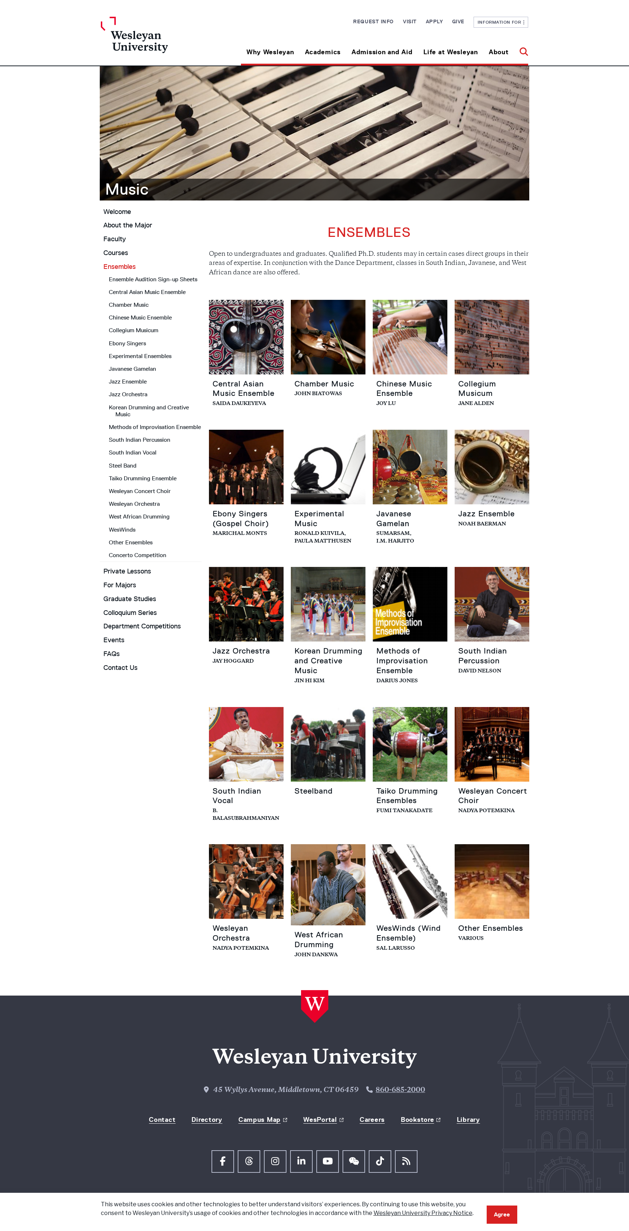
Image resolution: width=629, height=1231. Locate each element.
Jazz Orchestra (128, 394)
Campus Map (259, 1120)
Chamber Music (129, 304)
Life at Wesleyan (450, 52)
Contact (162, 1120)
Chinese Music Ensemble (140, 317)
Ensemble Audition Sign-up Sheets (153, 279)
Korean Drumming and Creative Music (149, 411)
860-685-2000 (400, 1090)
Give (458, 21)
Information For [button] (501, 22)
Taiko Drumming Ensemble (143, 478)
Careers (372, 1120)
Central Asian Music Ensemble (147, 292)
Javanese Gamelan (132, 368)
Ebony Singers (127, 343)
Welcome (117, 212)
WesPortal (320, 1120)
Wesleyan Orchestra (134, 503)
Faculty (114, 239)
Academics (323, 52)
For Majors (119, 585)
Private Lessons (127, 571)
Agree (502, 1214)
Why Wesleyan (270, 52)
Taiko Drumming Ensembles (407, 795)
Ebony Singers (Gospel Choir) (241, 518)
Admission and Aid (382, 52)
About (499, 52)
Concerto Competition (137, 555)
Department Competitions (142, 626)
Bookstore (417, 1120)
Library (468, 1120)
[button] (521, 49)
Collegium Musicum (133, 330)
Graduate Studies (129, 599)
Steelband (313, 790)
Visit (410, 21)
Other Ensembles (131, 542)
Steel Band (123, 465)
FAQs (111, 654)
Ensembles (119, 267)
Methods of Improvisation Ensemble (155, 427)
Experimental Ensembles (140, 356)
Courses (115, 253)
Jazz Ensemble (128, 381)
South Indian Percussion (139, 439)
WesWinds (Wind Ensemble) (408, 933)
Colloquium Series (130, 613)
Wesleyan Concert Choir (140, 491)
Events (113, 640)
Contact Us (120, 668)
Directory (206, 1120)
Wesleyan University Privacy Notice (422, 1213)
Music (127, 189)
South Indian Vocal (133, 452)
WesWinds (122, 529)
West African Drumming (139, 516)
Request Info (373, 21)
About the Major (127, 225)
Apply (434, 21)
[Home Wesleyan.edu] (154, 41)
